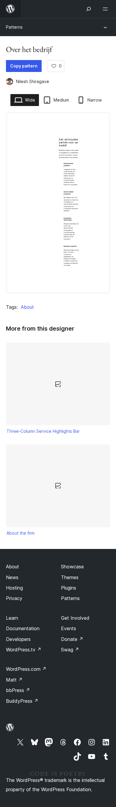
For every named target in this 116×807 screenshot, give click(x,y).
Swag (70, 650)
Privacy (14, 598)
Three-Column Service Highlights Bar (43, 431)
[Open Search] (88, 9)
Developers (18, 639)
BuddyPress (22, 701)
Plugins (68, 588)
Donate (72, 639)
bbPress (18, 690)
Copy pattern (23, 65)
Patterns (14, 27)
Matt (14, 680)
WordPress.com (26, 669)
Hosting (14, 588)
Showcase (72, 567)
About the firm (21, 533)
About (27, 307)
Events (68, 628)
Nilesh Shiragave (32, 81)
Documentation (23, 628)
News (12, 577)
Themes (70, 577)
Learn (12, 618)
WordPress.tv (23, 650)
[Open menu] (106, 9)
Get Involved (75, 618)
